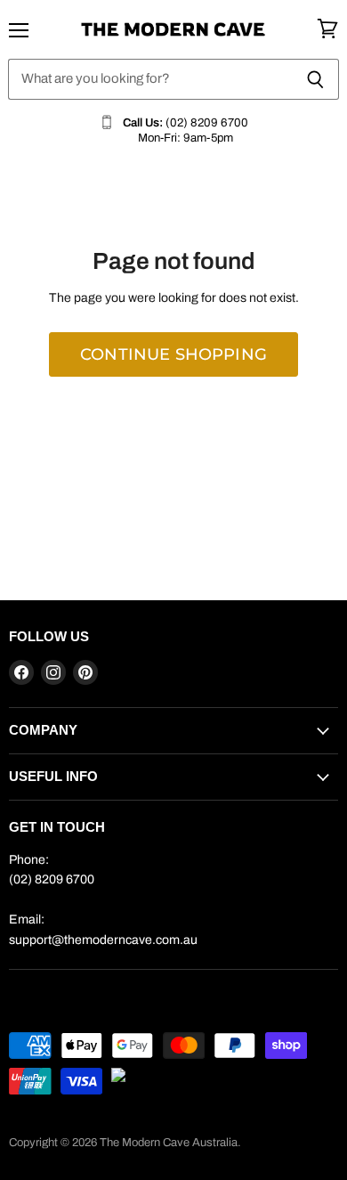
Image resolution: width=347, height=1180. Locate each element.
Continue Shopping (173, 354)
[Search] (315, 79)
